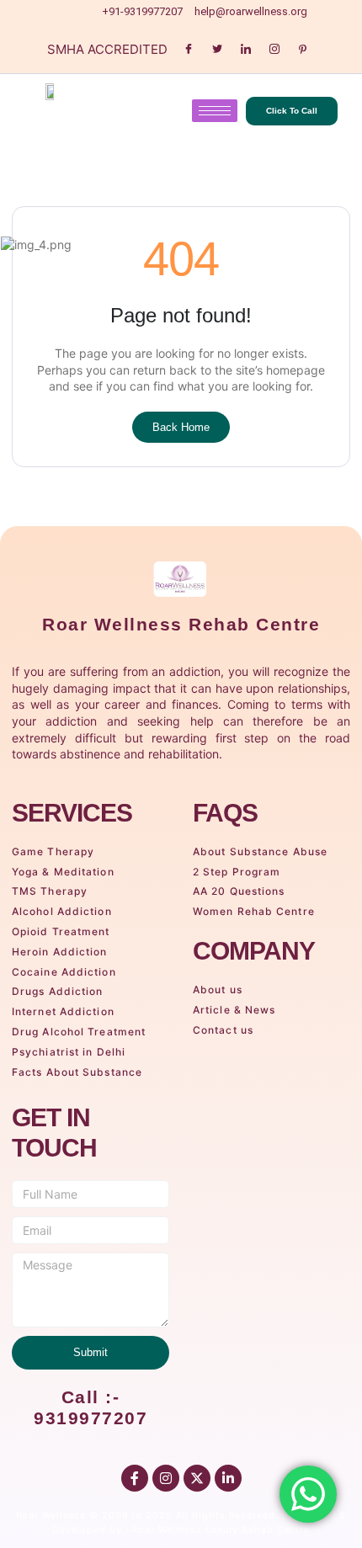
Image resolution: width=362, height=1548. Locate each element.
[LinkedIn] (245, 48)
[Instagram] (274, 48)
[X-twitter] (197, 1478)
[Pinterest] (303, 48)
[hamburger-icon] (214, 110)
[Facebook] (188, 48)
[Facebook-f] (134, 1478)
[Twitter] (217, 48)
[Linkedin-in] (228, 1478)
